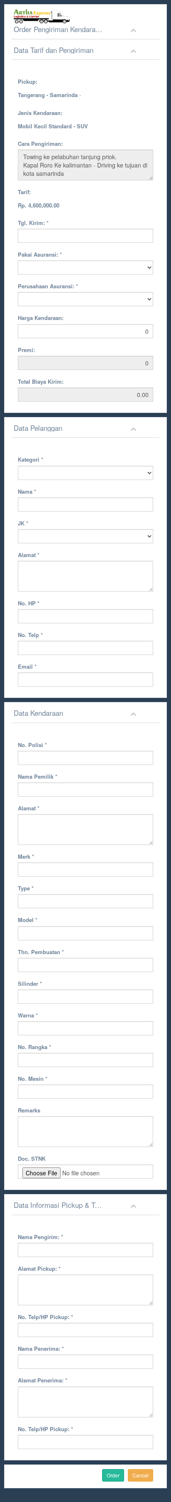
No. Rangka (34, 1047)
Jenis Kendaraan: (40, 113)
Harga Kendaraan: (41, 318)
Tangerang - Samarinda (48, 95)
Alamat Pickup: (39, 1268)
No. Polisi (32, 745)
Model (27, 920)
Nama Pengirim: (40, 1237)
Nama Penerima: (41, 1348)
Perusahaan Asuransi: (48, 286)
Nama (27, 491)
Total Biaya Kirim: (41, 381)
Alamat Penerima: (42, 1380)
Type (26, 888)
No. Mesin (32, 1078)
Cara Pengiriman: (40, 143)
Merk (26, 856)
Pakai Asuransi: (40, 254)
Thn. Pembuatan (41, 952)
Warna (28, 1015)
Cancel (140, 1475)
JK (23, 523)
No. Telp (30, 635)
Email (27, 666)
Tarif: (24, 192)
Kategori (30, 459)
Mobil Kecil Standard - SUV (53, 126)
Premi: (26, 350)
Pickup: (27, 81)
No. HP (28, 603)
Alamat (28, 555)
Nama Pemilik (37, 776)
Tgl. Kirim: (33, 223)
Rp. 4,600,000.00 (38, 205)
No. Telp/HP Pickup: (45, 1317)
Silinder (30, 983)
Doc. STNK (32, 1158)
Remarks (29, 1110)
